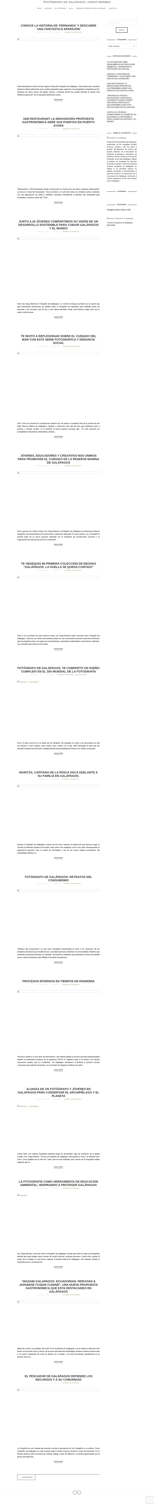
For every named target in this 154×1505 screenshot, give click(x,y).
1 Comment (55, 231)
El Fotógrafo (60, 8)
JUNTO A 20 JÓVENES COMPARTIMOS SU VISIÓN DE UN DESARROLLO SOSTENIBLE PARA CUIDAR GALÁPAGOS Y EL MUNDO (58, 225)
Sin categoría (81, 674)
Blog (71, 8)
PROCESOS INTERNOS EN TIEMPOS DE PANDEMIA (58, 981)
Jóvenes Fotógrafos (72, 32)
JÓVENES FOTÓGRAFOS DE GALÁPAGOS (91, 8)
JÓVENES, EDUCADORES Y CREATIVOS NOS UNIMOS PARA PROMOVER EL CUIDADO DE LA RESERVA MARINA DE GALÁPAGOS (58, 459)
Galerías (48, 8)
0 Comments (57, 32)
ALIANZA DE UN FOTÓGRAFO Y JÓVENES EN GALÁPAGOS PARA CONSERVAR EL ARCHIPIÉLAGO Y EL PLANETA (58, 1092)
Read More (58, 99)
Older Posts (26, 1477)
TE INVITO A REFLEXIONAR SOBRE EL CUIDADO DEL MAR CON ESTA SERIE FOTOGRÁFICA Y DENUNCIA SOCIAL (58, 339)
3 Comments (57, 570)
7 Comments (55, 984)
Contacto (113, 8)
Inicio (39, 8)
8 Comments (56, 1099)
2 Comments (55, 346)
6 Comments (56, 465)
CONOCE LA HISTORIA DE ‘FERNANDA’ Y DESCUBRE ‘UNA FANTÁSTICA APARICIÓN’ (121, 76)
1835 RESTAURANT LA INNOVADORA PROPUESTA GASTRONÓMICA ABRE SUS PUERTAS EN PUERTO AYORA (58, 122)
